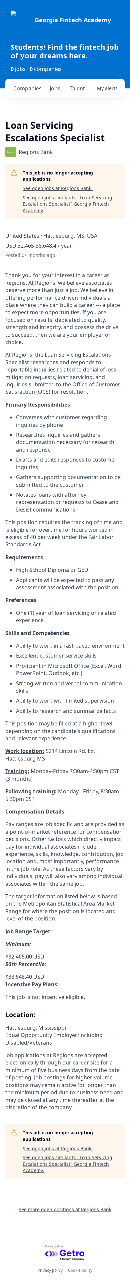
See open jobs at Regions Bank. (58, 188)
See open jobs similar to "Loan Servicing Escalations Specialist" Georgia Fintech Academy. (67, 204)
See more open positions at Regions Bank (65, 1209)
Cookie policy (80, 1270)
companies (27, 88)
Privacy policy (50, 1270)
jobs (55, 88)
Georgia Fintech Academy (73, 20)
